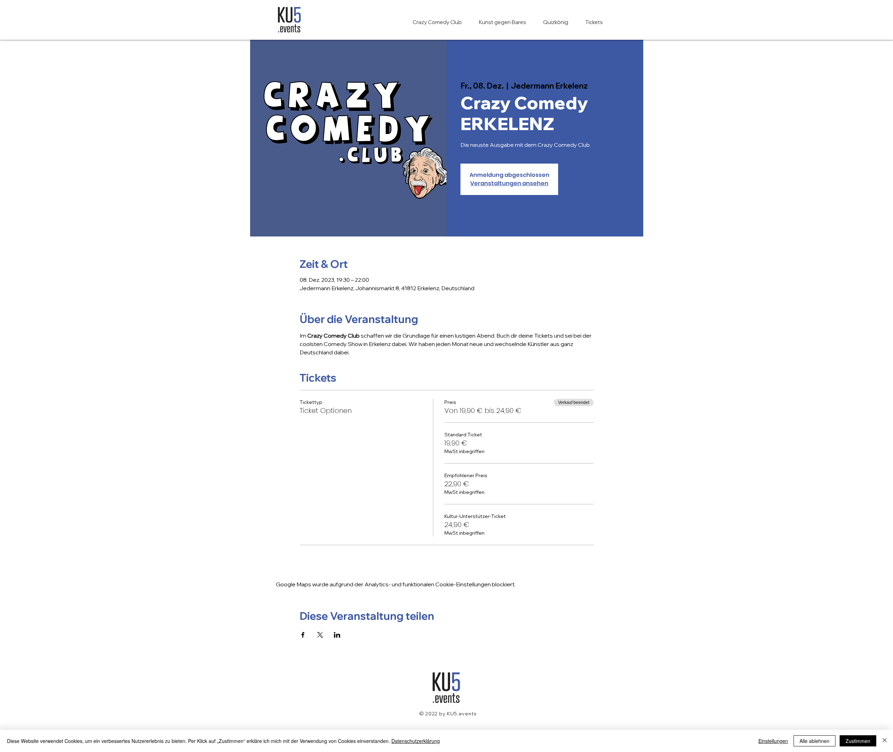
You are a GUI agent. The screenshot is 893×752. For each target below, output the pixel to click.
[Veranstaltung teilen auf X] (320, 635)
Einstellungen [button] (773, 740)
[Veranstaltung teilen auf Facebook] (303, 635)
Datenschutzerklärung (415, 740)
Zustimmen (858, 740)
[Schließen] (884, 740)
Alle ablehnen (815, 740)
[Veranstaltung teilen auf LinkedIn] (337, 635)
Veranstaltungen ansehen (509, 183)
